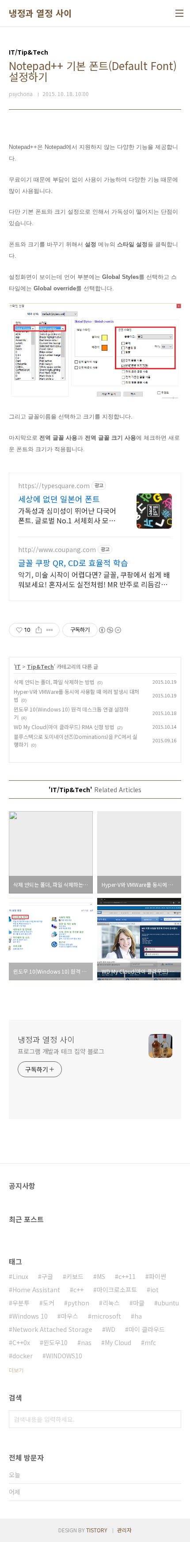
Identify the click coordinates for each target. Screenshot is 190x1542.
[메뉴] (179, 13)
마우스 (69, 1316)
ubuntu (168, 1302)
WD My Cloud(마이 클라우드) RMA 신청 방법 (64, 726)
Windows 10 (30, 1316)
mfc (150, 1342)
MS (101, 1276)
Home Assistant (36, 1289)
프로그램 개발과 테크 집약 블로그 (61, 1051)
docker (22, 1355)
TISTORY (96, 1530)
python (78, 1302)
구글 (47, 1276)
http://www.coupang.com (57, 549)
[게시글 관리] (49, 630)
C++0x (21, 1342)
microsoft (106, 1316)
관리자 (124, 1530)
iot (154, 1289)
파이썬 (157, 1276)
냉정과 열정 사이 (40, 13)
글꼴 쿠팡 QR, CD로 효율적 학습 (73, 562)
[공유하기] (38, 630)
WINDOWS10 (64, 1355)
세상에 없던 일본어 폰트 (59, 498)
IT (18, 666)
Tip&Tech (40, 666)
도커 (48, 1302)
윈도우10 (55, 1342)
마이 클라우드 (147, 1329)
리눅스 (111, 1302)
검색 (172, 1419)
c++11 (127, 1276)
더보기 (16, 1370)
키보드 (75, 1276)
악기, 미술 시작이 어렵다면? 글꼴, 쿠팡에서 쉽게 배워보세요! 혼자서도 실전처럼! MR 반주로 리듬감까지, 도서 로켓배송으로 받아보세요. (94, 579)
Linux (20, 1276)
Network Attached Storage (52, 1329)
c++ (78, 1289)
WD (110, 1329)
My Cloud (118, 1342)
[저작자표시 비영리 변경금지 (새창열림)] (110, 630)
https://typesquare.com (54, 485)
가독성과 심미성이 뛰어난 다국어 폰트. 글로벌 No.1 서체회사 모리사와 (67, 515)
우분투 (21, 1302)
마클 (138, 1302)
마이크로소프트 (117, 1289)
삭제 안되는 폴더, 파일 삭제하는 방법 (54, 682)
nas (86, 1342)
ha (138, 1316)
